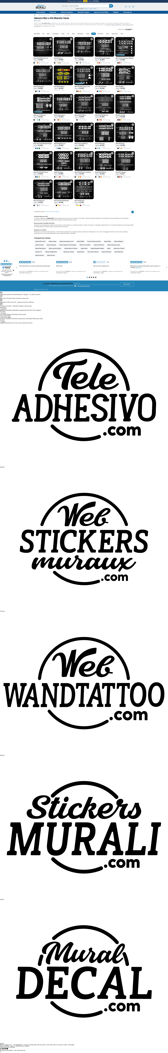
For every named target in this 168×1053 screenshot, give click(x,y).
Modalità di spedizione (6, 310)
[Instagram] (1, 1049)
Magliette (115, 12)
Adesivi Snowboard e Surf (67, 241)
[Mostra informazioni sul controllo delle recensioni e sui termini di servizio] (13, 270)
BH (43, 33)
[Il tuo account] (129, 7)
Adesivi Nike (84, 248)
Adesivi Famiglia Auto (51, 251)
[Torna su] (1, 1052)
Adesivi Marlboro (118, 241)
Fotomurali (53, 12)
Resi (28, 310)
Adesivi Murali (40, 12)
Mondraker (80, 33)
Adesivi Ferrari (51, 255)
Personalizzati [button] (127, 12)
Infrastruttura (15, 314)
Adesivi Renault (119, 251)
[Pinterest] (5, 1049)
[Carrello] (133, 7)
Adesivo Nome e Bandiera (114, 24)
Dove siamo (23, 314)
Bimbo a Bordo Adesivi (55, 248)
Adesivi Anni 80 (39, 255)
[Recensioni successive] (166, 267)
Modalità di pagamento (19, 310)
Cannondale (55, 33)
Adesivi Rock (80, 251)
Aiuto (24, 323)
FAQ (30, 310)
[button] (34, 62)
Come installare (36, 310)
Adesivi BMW (80, 241)
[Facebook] (3, 1049)
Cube (63, 33)
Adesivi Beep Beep (40, 248)
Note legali (29, 318)
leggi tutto (138, 267)
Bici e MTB (37, 33)
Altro (93, 33)
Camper (86, 8)
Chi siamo (3, 313)
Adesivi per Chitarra (119, 248)
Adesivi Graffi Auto (99, 245)
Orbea (87, 33)
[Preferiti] (126, 7)
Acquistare (4, 309)
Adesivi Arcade (39, 245)
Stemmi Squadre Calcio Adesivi (67, 245)
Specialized (115, 33)
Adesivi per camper (83, 12)
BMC (48, 33)
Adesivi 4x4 (38, 251)
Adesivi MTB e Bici (57, 15)
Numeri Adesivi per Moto (94, 241)
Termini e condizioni (5, 318)
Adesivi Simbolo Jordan (113, 245)
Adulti (108, 248)
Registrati (126, 284)
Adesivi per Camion (68, 251)
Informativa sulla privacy (19, 318)
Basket (94, 8)
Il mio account (18, 323)
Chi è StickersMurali (5, 314)
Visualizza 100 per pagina (52, 211)
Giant (73, 33)
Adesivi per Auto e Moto (101, 12)
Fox (68, 33)
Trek (122, 33)
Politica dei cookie (37, 318)
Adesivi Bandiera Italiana (97, 248)
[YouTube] (7, 1049)
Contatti (3, 321)
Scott (107, 33)
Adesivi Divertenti (106, 251)
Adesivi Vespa (52, 241)
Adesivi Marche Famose (70, 248)
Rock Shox (100, 33)
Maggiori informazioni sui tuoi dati (41, 289)
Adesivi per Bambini (67, 12)
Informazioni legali (6, 317)
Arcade (90, 8)
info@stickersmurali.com (7, 323)
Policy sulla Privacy (85, 286)
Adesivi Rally (107, 241)
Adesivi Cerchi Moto (85, 245)
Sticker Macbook (51, 245)
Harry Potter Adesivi (93, 251)
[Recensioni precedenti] (16, 267)
